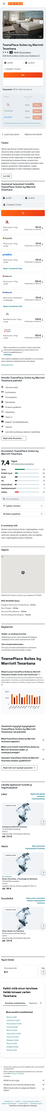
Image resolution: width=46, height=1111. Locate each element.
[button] (4, 3)
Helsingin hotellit (12, 1040)
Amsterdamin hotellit (14, 1024)
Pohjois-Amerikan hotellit (31, 1101)
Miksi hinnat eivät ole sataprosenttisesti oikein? (19, 1089)
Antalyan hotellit (12, 1047)
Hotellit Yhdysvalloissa (9, 1103)
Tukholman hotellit (13, 1020)
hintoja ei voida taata (17, 1073)
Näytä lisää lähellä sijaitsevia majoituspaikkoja (38, 796)
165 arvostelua (25, 52)
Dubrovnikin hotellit (13, 1033)
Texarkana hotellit (36, 1103)
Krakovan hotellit (12, 1037)
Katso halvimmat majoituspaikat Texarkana (35, 847)
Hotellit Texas (23, 1103)
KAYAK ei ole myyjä (11, 1080)
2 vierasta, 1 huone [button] (12, 69)
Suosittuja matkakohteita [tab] (15, 1003)
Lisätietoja (8, 354)
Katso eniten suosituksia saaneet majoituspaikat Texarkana (35, 900)
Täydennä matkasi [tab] (36, 1003)
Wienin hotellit (11, 1030)
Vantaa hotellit (11, 1050)
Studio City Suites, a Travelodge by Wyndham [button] (19, 879)
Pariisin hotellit (11, 1043)
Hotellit (17, 1101)
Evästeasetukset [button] (7, 365)
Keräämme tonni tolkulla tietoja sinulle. (19, 1084)
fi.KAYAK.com (8, 1101)
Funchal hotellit (12, 1027)
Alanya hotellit (11, 1017)
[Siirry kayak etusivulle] (15, 3)
